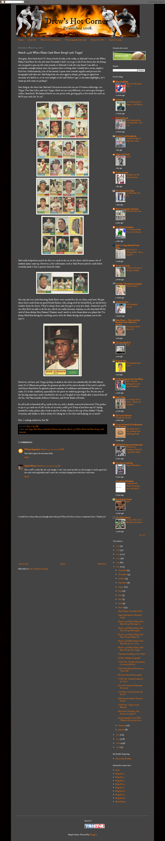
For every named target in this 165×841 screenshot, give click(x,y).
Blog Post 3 (119, 780)
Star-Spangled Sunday (131, 305)
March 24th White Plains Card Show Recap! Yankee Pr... (130, 635)
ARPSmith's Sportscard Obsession (129, 444)
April (120, 603)
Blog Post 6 (120, 791)
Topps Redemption (133, 465)
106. (127, 345)
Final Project (120, 801)
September (122, 582)
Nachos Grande (122, 172)
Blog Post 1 (119, 773)
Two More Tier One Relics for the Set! (130, 693)
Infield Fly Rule (122, 302)
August (121, 587)
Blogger (93, 834)
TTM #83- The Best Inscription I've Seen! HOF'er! (131, 663)
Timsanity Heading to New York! (131, 654)
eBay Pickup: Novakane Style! (130, 611)
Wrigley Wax (121, 361)
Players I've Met (97, 40)
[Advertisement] (62, 540)
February (122, 725)
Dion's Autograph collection (127, 209)
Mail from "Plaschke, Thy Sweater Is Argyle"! (128, 712)
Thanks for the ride (123, 417)
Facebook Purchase (133, 211)
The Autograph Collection (75, 40)
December (122, 570)
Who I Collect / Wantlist (50, 40)
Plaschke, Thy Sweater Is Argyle (129, 284)
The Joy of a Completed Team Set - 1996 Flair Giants (134, 449)
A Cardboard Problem (125, 481)
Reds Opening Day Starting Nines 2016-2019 (134, 123)
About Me (32, 40)
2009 (118, 743)
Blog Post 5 (120, 787)
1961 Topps (29, 429)
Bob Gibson (38, 429)
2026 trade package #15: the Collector (133, 230)
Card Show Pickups (50, 429)
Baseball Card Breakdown (126, 136)
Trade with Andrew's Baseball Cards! (130, 616)
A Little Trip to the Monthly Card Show (134, 521)
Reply (26, 457)
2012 (118, 566)
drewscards (62, 429)
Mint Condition (122, 81)
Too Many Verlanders (124, 227)
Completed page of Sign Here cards (133, 139)
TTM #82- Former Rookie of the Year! (130, 680)
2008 (118, 747)
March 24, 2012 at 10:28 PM (52, 449)
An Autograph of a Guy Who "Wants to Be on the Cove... (130, 719)
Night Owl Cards (123, 154)
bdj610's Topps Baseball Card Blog (127, 246)
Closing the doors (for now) (133, 327)
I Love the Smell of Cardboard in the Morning (129, 425)
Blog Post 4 (120, 784)
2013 (118, 562)
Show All (142, 535)
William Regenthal (32, 449)
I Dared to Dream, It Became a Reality (134, 269)
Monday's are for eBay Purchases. (132, 176)
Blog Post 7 (120, 794)
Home (20, 40)
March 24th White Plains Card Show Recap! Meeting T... (130, 622)
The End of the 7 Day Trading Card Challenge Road (133, 431)
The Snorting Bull (123, 342)
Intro (117, 770)
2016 (118, 550)
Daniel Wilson (30, 466)
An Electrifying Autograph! (129, 658)
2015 (118, 554)
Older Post (101, 564)
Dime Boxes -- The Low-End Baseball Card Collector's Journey (128, 322)
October (122, 578)
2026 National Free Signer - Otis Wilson (134, 103)
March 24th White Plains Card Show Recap (83, 429)
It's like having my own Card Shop (129, 379)
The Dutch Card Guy (124, 463)
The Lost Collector (123, 415)
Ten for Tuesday (115, 40)
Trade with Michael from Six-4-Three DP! (131, 669)
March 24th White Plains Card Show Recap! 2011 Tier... (130, 642)
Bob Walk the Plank (124, 499)
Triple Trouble (132, 286)
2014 (118, 558)
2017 (118, 546)
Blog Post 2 (120, 777)
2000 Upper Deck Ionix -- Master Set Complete (133, 402)
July (120, 591)
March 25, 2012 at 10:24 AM (48, 466)
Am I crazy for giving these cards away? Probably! (133, 384)
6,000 (128, 156)
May (120, 599)
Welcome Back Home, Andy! (130, 675)
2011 (118, 734)
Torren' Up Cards (123, 265)
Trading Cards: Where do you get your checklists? (133, 486)
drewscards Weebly (123, 758)
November (123, 574)
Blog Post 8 (120, 798)
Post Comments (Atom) (38, 568)
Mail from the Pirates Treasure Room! (130, 699)
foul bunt (119, 99)
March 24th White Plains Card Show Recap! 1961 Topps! (130, 648)
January (121, 729)
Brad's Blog (120, 397)
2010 (118, 739)
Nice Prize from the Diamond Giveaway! (130, 686)
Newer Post (23, 564)
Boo (128, 501)
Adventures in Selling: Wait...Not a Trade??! (134, 252)
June (120, 595)
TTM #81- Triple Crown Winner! (128, 706)
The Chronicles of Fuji (125, 191)
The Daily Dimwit (123, 517)
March (121, 607)
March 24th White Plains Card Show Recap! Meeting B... (130, 629)
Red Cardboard (122, 118)
